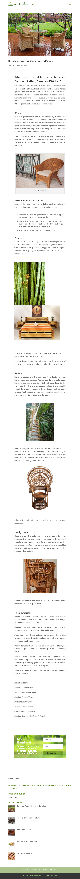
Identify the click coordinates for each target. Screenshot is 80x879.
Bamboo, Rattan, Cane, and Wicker (30, 61)
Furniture (19, 65)
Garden (24, 65)
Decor (10, 65)
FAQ (13, 65)
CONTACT (25, 870)
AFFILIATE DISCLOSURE (39, 870)
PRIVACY (53, 870)
